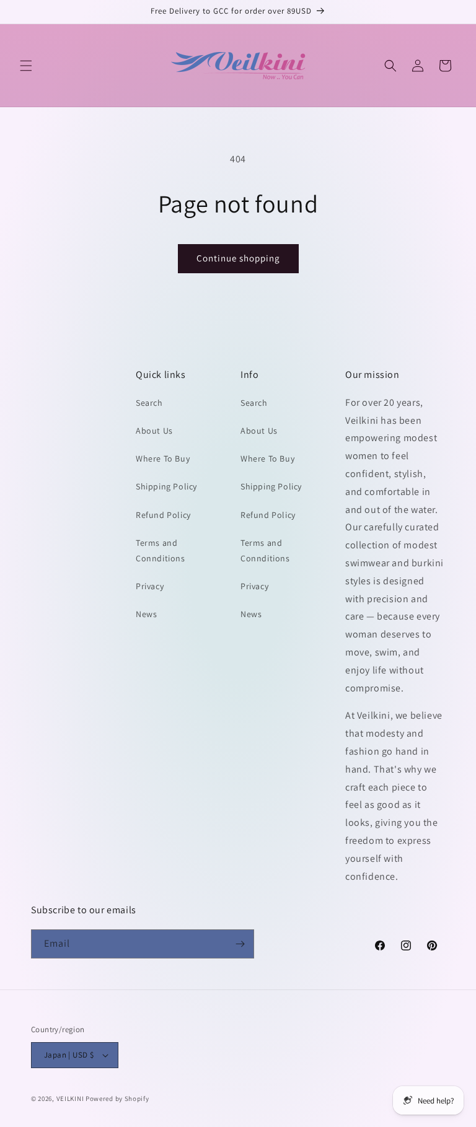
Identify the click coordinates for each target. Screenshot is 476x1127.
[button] (26, 65)
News (146, 614)
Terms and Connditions (160, 550)
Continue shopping (238, 258)
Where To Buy (163, 458)
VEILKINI (70, 1098)
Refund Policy (163, 514)
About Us (154, 430)
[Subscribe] (239, 943)
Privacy (150, 586)
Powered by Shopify (117, 1098)
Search (149, 402)
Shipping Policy (166, 486)
